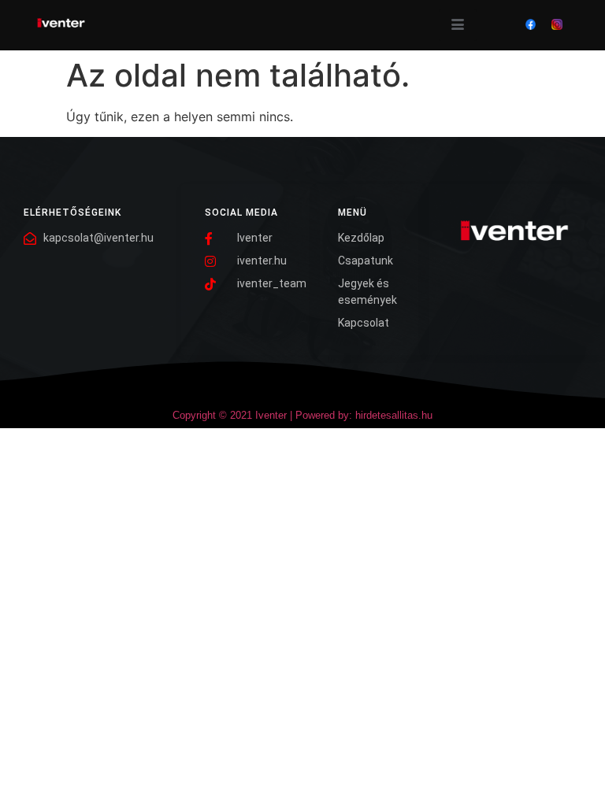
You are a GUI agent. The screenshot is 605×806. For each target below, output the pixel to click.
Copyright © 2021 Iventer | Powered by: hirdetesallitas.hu (302, 415)
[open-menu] (458, 25)
